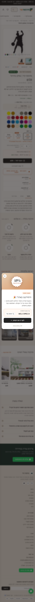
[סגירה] (5, 276)
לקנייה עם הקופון (18, 320)
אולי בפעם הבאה (17, 325)
